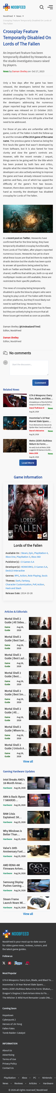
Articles (33, 1083)
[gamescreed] (18, 963)
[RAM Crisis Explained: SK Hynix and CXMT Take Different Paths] (38, 822)
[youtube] (10, 963)
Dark (18, 580)
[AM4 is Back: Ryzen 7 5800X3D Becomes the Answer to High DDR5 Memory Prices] (38, 805)
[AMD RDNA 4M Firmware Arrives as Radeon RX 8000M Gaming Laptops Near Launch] (38, 874)
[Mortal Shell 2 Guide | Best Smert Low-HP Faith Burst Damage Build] (40, 701)
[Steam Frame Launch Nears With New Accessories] (38, 908)
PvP (34, 584)
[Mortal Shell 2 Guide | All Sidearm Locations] (40, 628)
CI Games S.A (27, 561)
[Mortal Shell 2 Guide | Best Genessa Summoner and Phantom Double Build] (40, 683)
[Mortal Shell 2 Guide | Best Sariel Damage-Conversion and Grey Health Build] (40, 647)
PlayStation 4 (41, 553)
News (18, 16)
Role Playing (34, 575)
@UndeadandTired (30, 326)
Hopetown (7, 1015)
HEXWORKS (27, 566)
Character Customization (19, 584)
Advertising (8, 1054)
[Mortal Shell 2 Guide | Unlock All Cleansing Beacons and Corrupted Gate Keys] (40, 755)
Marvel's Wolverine (36, 430)
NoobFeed (8, 16)
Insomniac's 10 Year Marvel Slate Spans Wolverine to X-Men (39, 421)
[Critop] (27, 963)
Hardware (48, 1083)
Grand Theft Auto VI (36, 408)
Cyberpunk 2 (9, 1019)
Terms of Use (9, 1059)
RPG (17, 575)
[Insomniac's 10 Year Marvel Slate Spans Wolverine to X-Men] (15, 429)
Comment (40, 382)
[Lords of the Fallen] (28, 539)
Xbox (24, 1077)
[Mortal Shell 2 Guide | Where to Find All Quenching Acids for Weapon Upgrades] (40, 737)
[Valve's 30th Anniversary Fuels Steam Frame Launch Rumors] (38, 857)
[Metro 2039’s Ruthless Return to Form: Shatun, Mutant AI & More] (15, 451)
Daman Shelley (20, 71)
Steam (24, 553)
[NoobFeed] (14, 7)
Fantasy (25, 580)
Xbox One (11, 556)
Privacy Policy (9, 1063)
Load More (28, 462)
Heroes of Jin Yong (12, 1024)
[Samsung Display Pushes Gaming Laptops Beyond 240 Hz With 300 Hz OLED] (38, 891)
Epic (31, 553)
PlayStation (10, 1077)
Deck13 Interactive (15, 570)
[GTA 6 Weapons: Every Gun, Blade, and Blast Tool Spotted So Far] (15, 406)
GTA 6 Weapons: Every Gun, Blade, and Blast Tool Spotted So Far (40, 398)
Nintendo (47, 1077)
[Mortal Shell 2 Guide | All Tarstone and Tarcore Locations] (40, 719)
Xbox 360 (36, 556)
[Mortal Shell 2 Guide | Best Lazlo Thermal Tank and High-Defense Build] (40, 665)
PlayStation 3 (23, 556)
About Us (7, 1050)
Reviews (18, 1083)
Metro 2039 (33, 453)
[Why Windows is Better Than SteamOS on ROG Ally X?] (38, 840)
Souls (44, 575)
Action (23, 575)
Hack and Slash (13, 588)
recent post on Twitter (18, 238)
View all (28, 761)
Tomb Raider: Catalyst (13, 1032)
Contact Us (8, 1067)
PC (34, 1077)
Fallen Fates (8, 1028)
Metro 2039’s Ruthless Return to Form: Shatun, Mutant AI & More (40, 445)
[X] (3, 963)
